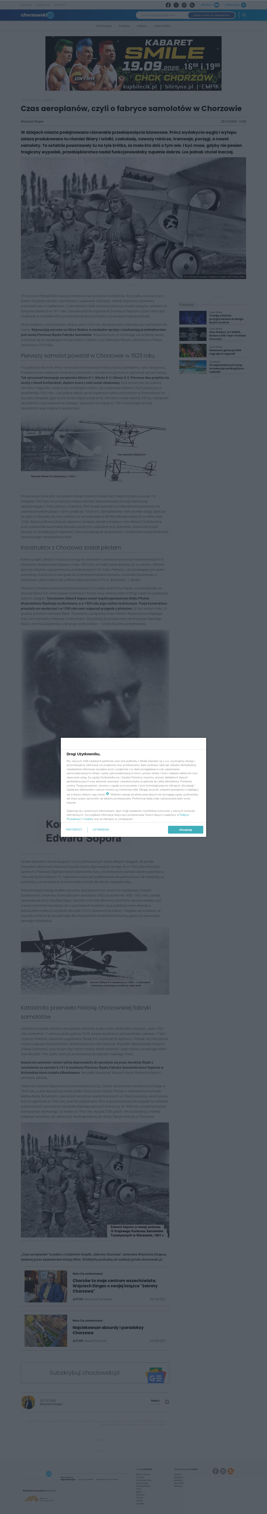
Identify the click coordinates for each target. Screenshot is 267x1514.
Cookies (88, 819)
